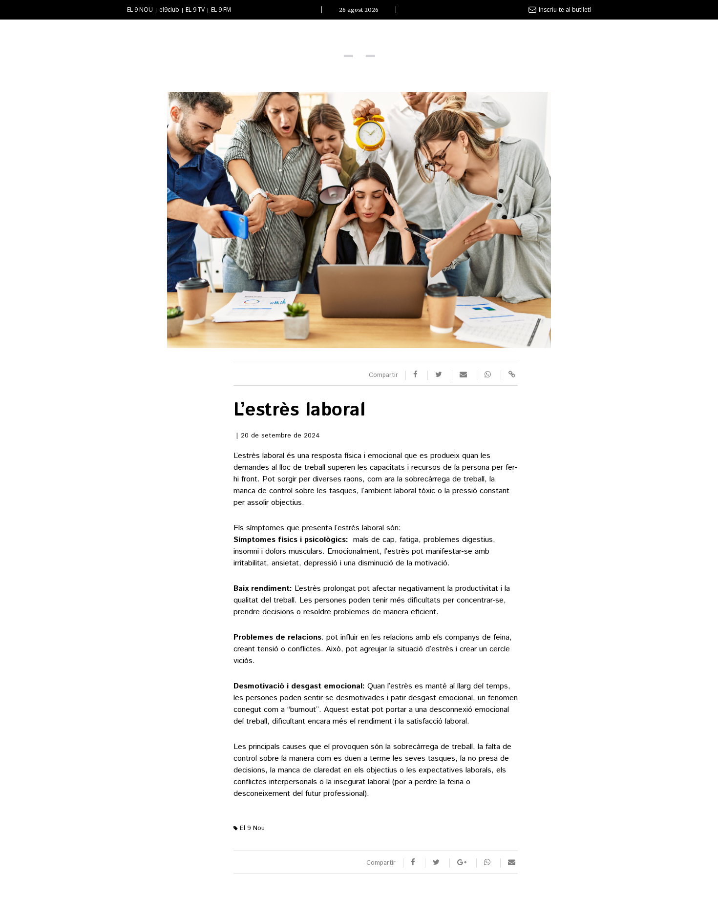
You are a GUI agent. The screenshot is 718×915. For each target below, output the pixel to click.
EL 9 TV (195, 9)
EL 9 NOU (140, 9)
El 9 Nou (251, 828)
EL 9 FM (221, 9)
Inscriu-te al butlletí (565, 9)
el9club (169, 9)
